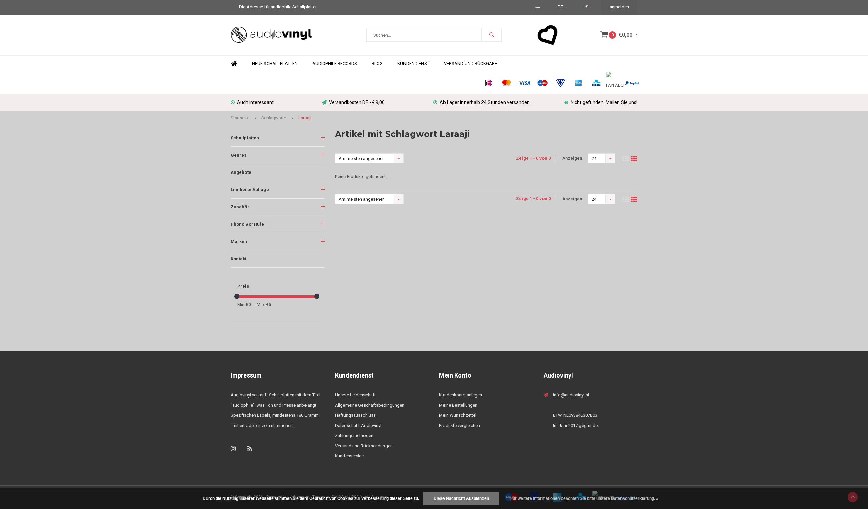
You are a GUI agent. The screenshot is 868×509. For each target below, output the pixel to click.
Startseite (240, 117)
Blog (377, 63)
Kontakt (238, 258)
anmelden (619, 6)
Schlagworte (273, 117)
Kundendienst (413, 63)
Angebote (241, 172)
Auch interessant (255, 102)
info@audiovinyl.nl (571, 395)
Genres (238, 155)
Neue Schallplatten (275, 63)
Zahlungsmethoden (354, 435)
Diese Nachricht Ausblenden (461, 498)
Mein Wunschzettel (457, 415)
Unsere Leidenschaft (355, 395)
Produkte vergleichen (459, 425)
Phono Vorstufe (247, 224)
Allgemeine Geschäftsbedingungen (370, 405)
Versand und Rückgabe (470, 63)
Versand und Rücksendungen (364, 445)
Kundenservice (349, 456)
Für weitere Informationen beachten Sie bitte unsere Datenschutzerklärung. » (584, 498)
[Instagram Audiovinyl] (233, 448)
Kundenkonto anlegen (460, 395)
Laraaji (304, 117)
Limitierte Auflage (250, 189)
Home (234, 64)
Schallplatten (245, 137)
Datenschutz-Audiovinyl (358, 425)
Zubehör (240, 206)
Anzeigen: (573, 158)
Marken (239, 241)
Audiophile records (334, 63)
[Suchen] (491, 35)
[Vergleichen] (537, 6)
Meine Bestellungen (458, 405)
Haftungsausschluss (355, 415)
